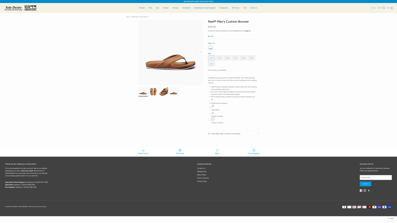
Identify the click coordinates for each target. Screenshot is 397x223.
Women (142, 8)
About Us (254, 8)
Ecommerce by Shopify (40, 206)
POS (30, 206)
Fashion (166, 8)
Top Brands (186, 8)
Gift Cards (235, 8)
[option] (170, 52)
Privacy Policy (202, 181)
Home (128, 16)
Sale (244, 8)
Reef (211, 36)
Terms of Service (203, 178)
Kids (157, 8)
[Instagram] (365, 190)
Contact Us (201, 168)
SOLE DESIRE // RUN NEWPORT (19, 206)
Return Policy (201, 175)
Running (175, 8)
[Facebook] (361, 190)
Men (150, 8)
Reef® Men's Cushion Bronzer (140, 16)
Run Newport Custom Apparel (204, 8)
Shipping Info (201, 171)
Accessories (223, 8)
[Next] (201, 52)
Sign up (365, 184)
